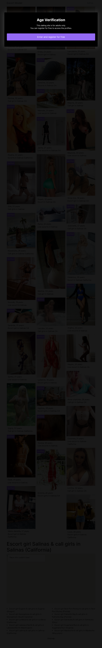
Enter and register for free (51, 37)
